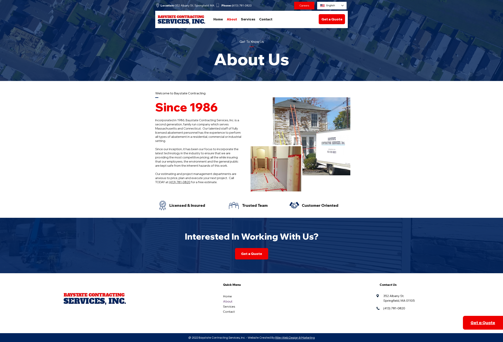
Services (229, 306)
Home (227, 296)
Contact (229, 312)
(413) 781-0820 (179, 182)
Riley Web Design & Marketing (295, 337)
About (227, 301)
